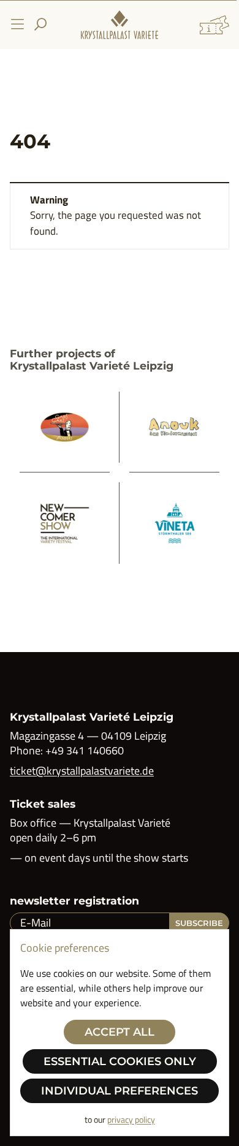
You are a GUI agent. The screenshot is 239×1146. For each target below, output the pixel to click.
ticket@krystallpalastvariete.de (82, 770)
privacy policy (131, 1119)
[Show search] (40, 24)
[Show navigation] (17, 24)
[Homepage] (119, 24)
